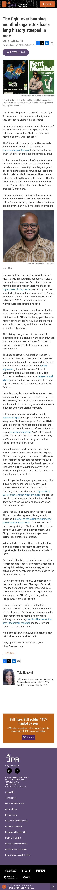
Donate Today (11, 815)
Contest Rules (11, 809)
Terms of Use (11, 798)
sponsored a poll (11, 417)
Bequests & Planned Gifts (16, 832)
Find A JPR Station (13, 838)
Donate (48, 4)
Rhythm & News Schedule (16, 849)
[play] (4, 886)
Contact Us (9, 792)
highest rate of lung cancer (17, 289)
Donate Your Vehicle (13, 827)
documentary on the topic (16, 150)
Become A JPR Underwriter (16, 821)
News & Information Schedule (17, 855)
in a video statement (20, 432)
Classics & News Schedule (16, 844)
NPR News (9, 653)
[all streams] (53, 886)
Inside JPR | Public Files (14, 804)
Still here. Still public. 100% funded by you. (28, 721)
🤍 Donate (28, 737)
